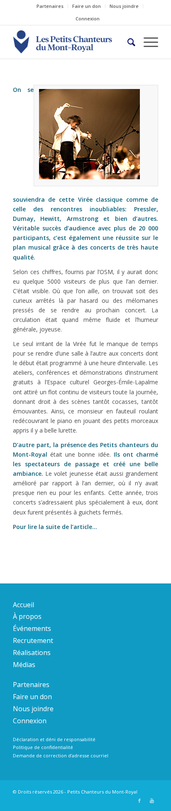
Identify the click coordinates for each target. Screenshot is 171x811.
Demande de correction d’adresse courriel (60, 755)
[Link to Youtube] (152, 800)
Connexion (88, 18)
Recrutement (33, 640)
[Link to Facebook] (139, 800)
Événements (32, 628)
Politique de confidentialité (43, 747)
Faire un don (86, 6)
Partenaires (50, 6)
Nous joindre (124, 6)
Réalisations (32, 652)
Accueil (23, 604)
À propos (27, 616)
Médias (24, 664)
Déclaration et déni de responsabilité (54, 739)
